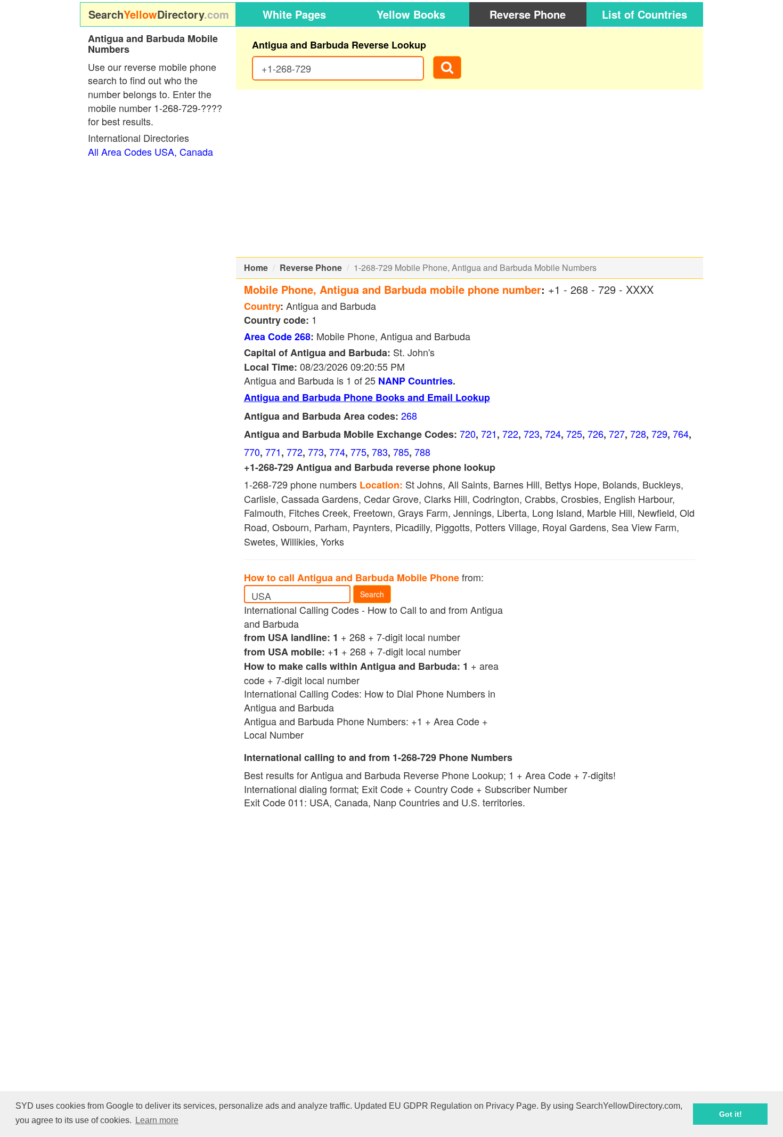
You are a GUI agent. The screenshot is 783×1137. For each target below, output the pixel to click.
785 (401, 452)
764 (681, 434)
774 (337, 452)
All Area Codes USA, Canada (150, 151)
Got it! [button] (730, 1114)
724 (553, 434)
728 (638, 434)
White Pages (294, 14)
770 (252, 452)
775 (358, 452)
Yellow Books (411, 14)
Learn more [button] (156, 1120)
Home (256, 267)
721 (489, 434)
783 (380, 452)
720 (468, 434)
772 (295, 452)
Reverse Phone (528, 14)
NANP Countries (415, 381)
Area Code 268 (277, 336)
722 (510, 434)
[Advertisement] (470, 173)
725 (574, 434)
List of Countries (644, 14)
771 (273, 452)
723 (532, 434)
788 (422, 452)
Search (372, 594)
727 (617, 434)
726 (595, 434)
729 (659, 434)
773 (316, 452)
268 (409, 415)
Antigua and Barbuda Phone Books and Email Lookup (367, 397)
